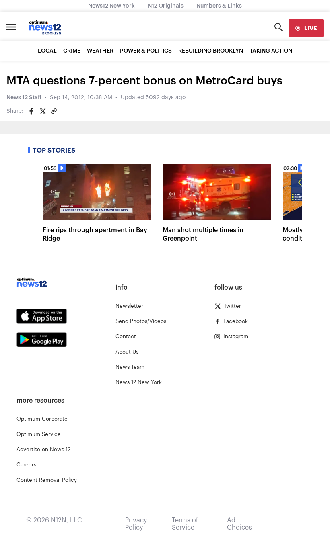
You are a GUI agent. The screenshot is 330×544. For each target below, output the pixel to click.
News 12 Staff (23, 97)
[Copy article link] (54, 111)
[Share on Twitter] (42, 111)
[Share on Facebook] (31, 111)
